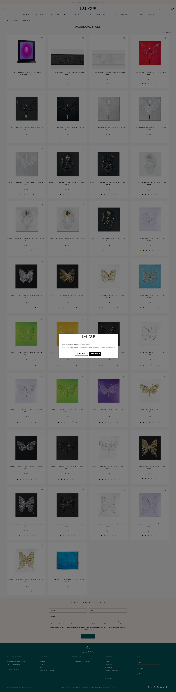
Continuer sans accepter (89, 340)
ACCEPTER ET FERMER (95, 353)
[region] (88, 346)
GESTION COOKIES (81, 353)
